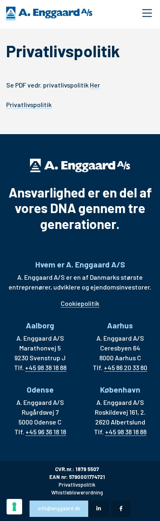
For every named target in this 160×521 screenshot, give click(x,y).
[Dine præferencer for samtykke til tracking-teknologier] (14, 506)
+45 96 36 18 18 (45, 432)
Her (95, 85)
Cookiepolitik (80, 303)
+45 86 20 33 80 (125, 367)
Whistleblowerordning (77, 492)
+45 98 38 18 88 (45, 367)
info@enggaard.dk (59, 508)
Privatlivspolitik (29, 104)
